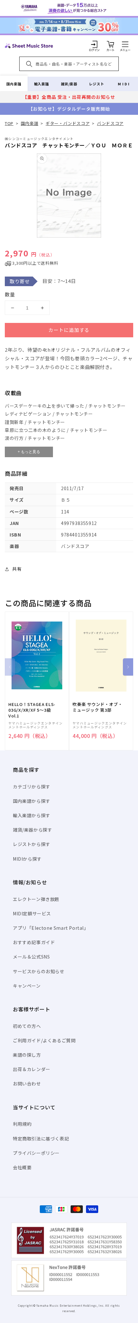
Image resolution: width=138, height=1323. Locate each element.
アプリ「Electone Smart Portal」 (51, 928)
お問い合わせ (27, 1083)
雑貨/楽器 (69, 83)
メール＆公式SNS (31, 956)
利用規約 (22, 1124)
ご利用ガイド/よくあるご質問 (44, 1040)
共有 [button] (17, 569)
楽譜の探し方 (27, 1055)
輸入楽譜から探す (31, 815)
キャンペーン (27, 985)
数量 (10, 294)
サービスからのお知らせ (39, 971)
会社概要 (22, 1167)
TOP (9, 123)
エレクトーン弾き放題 (36, 899)
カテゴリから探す (31, 786)
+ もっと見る (29, 452)
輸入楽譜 (41, 83)
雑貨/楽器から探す (32, 829)
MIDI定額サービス (32, 913)
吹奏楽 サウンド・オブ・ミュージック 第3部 (97, 707)
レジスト (96, 83)
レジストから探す (31, 844)
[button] (125, 44)
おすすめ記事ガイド (34, 942)
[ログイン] (94, 44)
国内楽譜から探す (31, 801)
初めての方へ (27, 1026)
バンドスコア (110, 123)
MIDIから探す (27, 859)
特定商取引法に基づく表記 (41, 1138)
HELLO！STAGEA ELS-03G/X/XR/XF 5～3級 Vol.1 (32, 710)
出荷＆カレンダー (31, 1069)
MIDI (124, 83)
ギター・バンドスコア (68, 123)
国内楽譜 (13, 83)
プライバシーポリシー (36, 1153)
